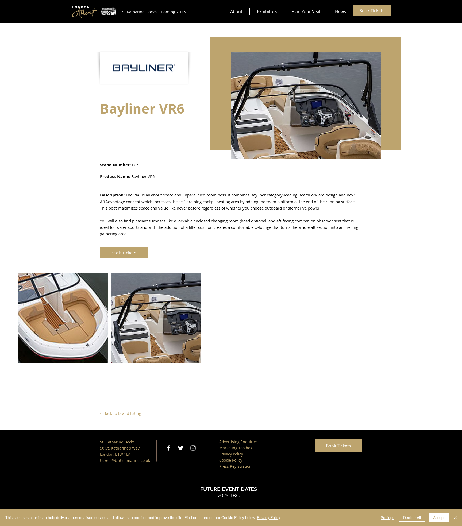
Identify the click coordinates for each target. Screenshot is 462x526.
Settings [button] (387, 517)
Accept (439, 517)
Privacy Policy (268, 517)
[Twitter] (180, 447)
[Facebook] (168, 447)
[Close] (455, 517)
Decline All (412, 517)
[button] (236, 11)
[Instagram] (193, 447)
